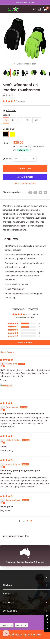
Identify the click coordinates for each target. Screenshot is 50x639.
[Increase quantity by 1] (33, 158)
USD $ (19, 625)
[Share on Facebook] (30, 192)
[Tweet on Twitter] (40, 192)
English (4, 625)
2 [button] (23, 521)
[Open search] (34, 9)
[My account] (39, 9)
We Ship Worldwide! (25, 2)
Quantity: (7, 158)
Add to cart (25, 168)
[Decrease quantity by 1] (16, 158)
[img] (6, 360)
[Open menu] (4, 9)
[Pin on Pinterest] (35, 192)
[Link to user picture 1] (6, 390)
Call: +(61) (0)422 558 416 (25, 634)
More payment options (25, 183)
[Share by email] (45, 192)
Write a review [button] (25, 342)
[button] (9, 101)
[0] (45, 9)
